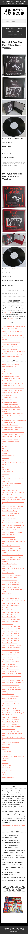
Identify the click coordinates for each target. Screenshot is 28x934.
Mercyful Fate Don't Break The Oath (11, 548)
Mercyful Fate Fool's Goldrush (10, 577)
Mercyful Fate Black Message (9, 511)
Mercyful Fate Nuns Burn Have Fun (11, 647)
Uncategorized (6, 767)
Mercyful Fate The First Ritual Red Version (12, 176)
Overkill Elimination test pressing (10, 346)
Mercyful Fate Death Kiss (8, 537)
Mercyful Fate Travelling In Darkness (11, 726)
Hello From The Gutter (8, 455)
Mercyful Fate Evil (6, 566)
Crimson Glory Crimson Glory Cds (11, 385)
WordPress (12, 931)
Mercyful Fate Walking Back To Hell (11, 731)
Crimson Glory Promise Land (9, 397)
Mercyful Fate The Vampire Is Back (11, 724)
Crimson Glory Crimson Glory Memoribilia (13, 388)
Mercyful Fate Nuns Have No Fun (10, 657)
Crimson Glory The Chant (8, 422)
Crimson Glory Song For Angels (10, 404)
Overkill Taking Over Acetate (9, 344)
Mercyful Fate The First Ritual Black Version (12, 44)
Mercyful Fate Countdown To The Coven (12, 527)
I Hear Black (5, 458)
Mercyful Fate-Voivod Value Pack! (10, 742)
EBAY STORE (8, 312)
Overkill (4, 749)
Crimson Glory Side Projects (9, 402)
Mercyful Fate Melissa (7, 610)
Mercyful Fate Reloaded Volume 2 (10, 671)
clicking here (10, 318)
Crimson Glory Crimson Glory (10, 381)
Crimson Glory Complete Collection (11, 378)
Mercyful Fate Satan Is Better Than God (12, 687)
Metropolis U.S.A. (6, 744)
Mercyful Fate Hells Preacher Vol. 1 (11, 582)
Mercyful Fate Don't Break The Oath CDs (12, 555)
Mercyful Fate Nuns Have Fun (9, 654)
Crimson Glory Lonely (7, 395)
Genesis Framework (14, 929)
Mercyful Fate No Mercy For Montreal (11, 645)
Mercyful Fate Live (7, 593)
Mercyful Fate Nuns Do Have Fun (10, 650)
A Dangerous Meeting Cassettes (10, 364)
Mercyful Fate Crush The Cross (10, 530)
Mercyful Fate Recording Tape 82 (10, 666)
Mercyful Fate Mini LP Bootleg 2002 (11, 628)
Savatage (4, 760)
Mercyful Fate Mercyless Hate (10, 621)
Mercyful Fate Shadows (8, 694)
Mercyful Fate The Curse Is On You (11, 710)
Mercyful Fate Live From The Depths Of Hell (13, 601)
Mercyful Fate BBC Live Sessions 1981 (12, 497)
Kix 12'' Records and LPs (8, 471)
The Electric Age (6, 765)
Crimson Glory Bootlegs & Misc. (10, 376)
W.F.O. (4, 772)
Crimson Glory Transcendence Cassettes (12, 427)
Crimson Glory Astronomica (9, 374)
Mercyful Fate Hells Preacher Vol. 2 (11, 584)
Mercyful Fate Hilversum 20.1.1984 (11, 587)
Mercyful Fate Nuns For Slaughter (10, 652)
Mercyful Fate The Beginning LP (10, 706)
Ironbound (4, 460)
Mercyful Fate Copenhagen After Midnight (12, 522)
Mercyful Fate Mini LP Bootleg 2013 (11, 636)
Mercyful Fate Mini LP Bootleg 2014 (11, 638)
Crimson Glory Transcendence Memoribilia (13, 432)
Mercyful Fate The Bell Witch (9, 708)
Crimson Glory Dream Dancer (10, 392)
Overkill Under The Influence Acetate (11, 349)
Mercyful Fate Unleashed (8, 729)
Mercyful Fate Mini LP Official (9, 643)
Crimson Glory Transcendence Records (12, 434)
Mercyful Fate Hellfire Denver (9, 580)
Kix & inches (5, 469)
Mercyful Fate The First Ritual (16, 163)
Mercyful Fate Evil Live (8, 573)
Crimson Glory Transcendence (10, 425)
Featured (4, 448)
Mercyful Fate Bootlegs (8, 515)
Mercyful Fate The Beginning (9, 701)
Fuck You (4, 453)
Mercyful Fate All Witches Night (10, 490)
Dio (3, 444)
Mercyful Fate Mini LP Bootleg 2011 (11, 631)
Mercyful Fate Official (7, 659)
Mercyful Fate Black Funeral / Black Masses (13, 499)
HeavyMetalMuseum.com (14, 12)
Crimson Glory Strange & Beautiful (11, 407)
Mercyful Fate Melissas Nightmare (11, 619)
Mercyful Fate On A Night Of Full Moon (12, 662)
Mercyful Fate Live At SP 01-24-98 (11, 596)
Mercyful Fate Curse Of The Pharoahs (12, 532)
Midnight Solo (5, 747)
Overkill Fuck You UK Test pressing (11, 342)
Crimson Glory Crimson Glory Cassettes (12, 383)
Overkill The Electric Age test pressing (12, 354)
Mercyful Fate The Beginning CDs (10, 703)
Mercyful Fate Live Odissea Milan (10, 603)
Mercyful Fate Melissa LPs (9, 617)
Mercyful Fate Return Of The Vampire (11, 673)
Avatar (4, 369)
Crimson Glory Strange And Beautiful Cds (12, 413)
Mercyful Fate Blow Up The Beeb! (10, 513)
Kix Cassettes (5, 474)
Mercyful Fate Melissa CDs (9, 614)
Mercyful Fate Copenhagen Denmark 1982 (13, 525)
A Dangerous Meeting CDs (9, 366)
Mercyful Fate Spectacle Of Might (10, 696)
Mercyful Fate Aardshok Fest (9, 488)
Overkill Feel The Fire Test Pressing (11, 329)
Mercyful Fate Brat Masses (9, 518)
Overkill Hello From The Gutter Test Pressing (13, 326)
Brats (3, 371)
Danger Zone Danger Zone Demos (11, 436)
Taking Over (5, 763)
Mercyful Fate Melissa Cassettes (10, 612)
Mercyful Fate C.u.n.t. (7, 520)
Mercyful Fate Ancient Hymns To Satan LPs (13, 492)
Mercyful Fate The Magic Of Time (10, 722)
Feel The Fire (5, 451)
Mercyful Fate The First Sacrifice (10, 719)
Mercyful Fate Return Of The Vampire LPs (13, 682)
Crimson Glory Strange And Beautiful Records (14, 420)
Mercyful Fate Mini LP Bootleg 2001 (11, 626)
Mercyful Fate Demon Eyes (9, 539)
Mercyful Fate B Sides (7, 495)
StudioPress (23, 929)
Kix (3, 467)
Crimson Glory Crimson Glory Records (12, 390)
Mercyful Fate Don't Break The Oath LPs (12, 557)
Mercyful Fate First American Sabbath (11, 575)
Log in (17, 931)
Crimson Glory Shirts (7, 399)
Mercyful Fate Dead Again (8, 534)
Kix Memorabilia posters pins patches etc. (12, 478)
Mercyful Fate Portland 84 (8, 664)
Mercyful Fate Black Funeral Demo (11, 508)
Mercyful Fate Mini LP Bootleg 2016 (11, 640)
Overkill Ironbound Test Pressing (10, 356)
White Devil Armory (7, 775)
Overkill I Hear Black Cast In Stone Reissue (13, 351)
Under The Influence (7, 770)
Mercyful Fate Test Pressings (9, 698)
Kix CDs (4, 476)
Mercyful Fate (13, 162)
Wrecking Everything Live (8, 777)
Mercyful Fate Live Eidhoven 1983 (10, 598)
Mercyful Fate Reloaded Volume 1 (10, 669)
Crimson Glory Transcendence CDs (11, 429)
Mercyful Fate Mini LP (7, 624)
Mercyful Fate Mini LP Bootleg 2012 (11, 633)
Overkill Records (6, 751)
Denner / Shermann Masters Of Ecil (11, 439)
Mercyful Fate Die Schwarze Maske (11, 546)
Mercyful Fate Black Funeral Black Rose (12, 506)
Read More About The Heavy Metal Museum (13, 825)
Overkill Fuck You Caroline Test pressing (12, 335)
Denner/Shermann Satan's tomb (10, 441)
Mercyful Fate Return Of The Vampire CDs (13, 680)
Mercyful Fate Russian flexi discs (10, 685)
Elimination (5, 446)
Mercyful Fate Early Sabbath (9, 564)
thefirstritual (13, 165)
